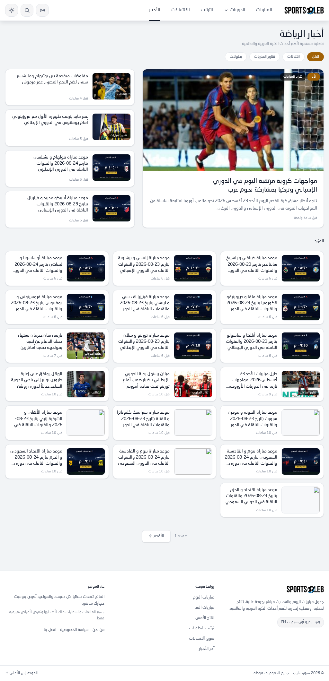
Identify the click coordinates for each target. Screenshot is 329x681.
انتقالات (293, 57)
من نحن (98, 630)
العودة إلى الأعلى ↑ (21, 673)
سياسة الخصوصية (74, 630)
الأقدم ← (156, 536)
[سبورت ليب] (274, 589)
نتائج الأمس (204, 618)
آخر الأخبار (206, 649)
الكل (315, 57)
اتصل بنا (50, 630)
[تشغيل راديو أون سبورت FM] (42, 10)
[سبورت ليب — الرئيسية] (304, 10)
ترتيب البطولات (201, 628)
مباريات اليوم (203, 597)
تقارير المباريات (264, 57)
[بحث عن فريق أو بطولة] (27, 10)
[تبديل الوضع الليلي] (11, 10)
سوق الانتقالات (201, 638)
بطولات (236, 57)
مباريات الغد (204, 608)
